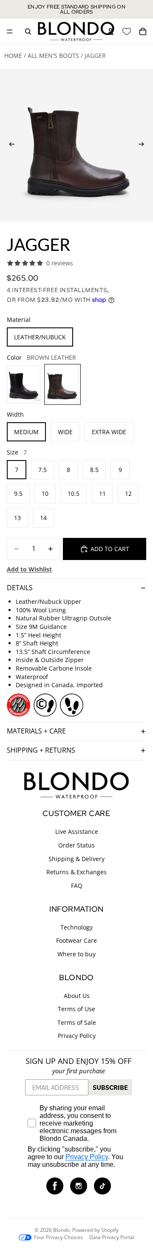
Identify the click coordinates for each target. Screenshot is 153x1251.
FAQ (76, 885)
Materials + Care (36, 731)
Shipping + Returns (41, 750)
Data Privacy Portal (111, 1237)
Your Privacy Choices (58, 1237)
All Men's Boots (53, 55)
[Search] (28, 31)
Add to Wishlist (29, 569)
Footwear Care (76, 940)
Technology (76, 927)
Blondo (61, 1230)
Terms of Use (76, 1009)
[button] (54, 1185)
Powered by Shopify (95, 1230)
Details (20, 587)
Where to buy (76, 954)
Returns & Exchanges (76, 872)
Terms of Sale (76, 1022)
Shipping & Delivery (76, 858)
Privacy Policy (77, 1036)
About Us (77, 995)
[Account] (110, 31)
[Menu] (10, 31)
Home (13, 55)
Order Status (76, 845)
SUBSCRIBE (110, 1087)
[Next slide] (143, 145)
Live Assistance (76, 831)
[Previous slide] (9, 145)
